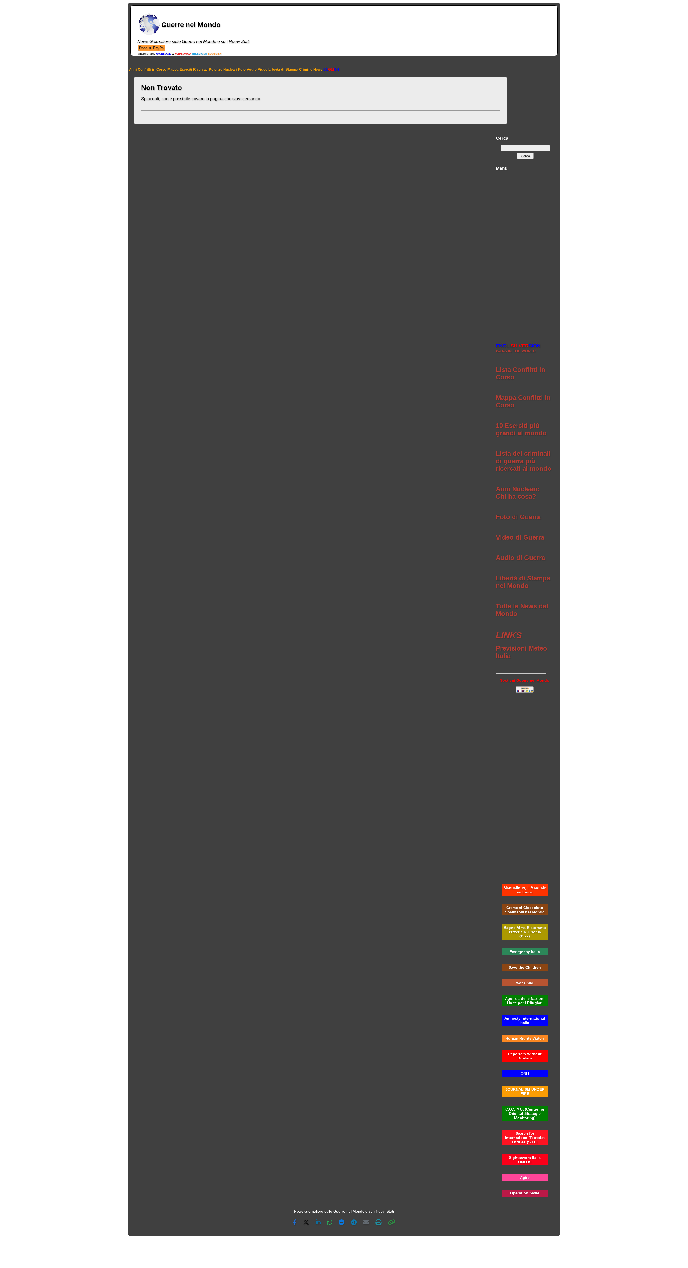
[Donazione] (151, 47)
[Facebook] (294, 1222)
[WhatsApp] (329, 1222)
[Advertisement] (525, 254)
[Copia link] (391, 1222)
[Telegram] (353, 1222)
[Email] (366, 1222)
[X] (306, 1222)
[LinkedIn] (318, 1222)
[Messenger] (341, 1222)
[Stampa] (378, 1222)
